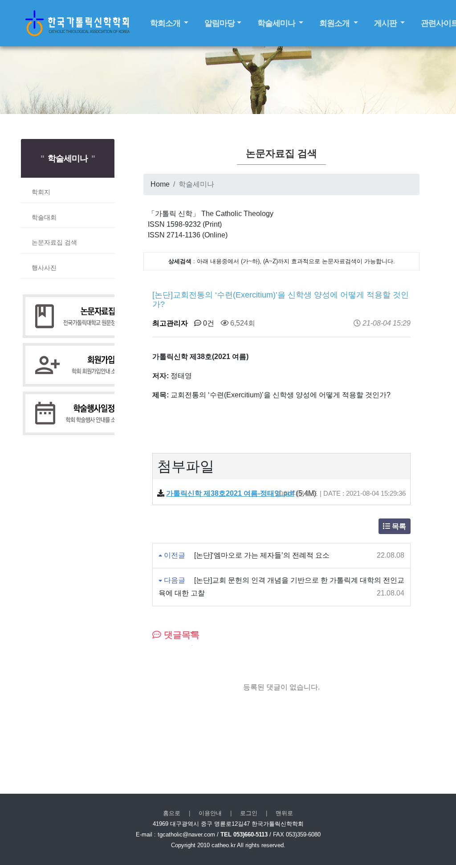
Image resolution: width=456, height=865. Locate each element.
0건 (207, 323)
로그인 (248, 813)
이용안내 (210, 813)
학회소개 (166, 23)
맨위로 (284, 813)
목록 (398, 526)
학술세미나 (277, 23)
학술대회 (44, 217)
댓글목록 (180, 635)
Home (160, 184)
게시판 (386, 23)
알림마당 (219, 23)
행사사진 (44, 267)
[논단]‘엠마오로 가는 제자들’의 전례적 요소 (262, 555)
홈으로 (171, 813)
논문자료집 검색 (54, 242)
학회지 (41, 192)
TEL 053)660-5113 (244, 834)
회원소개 (335, 23)
